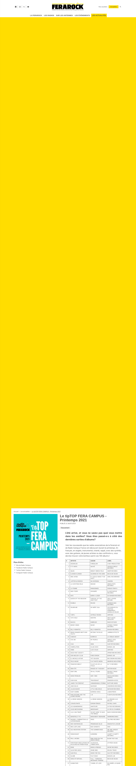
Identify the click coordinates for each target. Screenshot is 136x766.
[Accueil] (68, 6)
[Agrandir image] (36, 536)
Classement (65, 528)
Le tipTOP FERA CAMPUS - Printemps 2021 (46, 511)
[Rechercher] (120, 6)
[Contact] (28, 6)
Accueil (16, 511)
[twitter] (24, 6)
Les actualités (25, 511)
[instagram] (20, 6)
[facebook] (16, 6)
